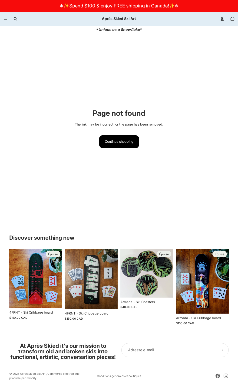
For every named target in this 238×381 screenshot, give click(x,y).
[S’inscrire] (222, 350)
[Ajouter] (110, 302)
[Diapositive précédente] (125, 273)
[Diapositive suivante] (168, 273)
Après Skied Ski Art (33, 373)
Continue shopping (119, 141)
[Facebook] (218, 376)
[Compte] (222, 19)
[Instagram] (226, 376)
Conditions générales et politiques (119, 376)
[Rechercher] (15, 19)
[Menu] (5, 18)
